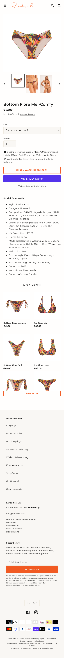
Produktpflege (14, 441)
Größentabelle (14, 433)
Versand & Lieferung (17, 449)
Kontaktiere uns (14, 465)
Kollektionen (39, 641)
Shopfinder (12, 473)
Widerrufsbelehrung (17, 457)
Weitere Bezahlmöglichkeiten (32, 186)
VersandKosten (47, 648)
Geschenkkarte (14, 489)
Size (5, 124)
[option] (18, 80)
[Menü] (5, 5)
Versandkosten (27, 114)
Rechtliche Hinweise (16, 639)
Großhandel (12, 481)
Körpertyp (11, 425)
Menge (6, 138)
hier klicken (36, 585)
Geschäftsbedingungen (34, 639)
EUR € (31, 602)
